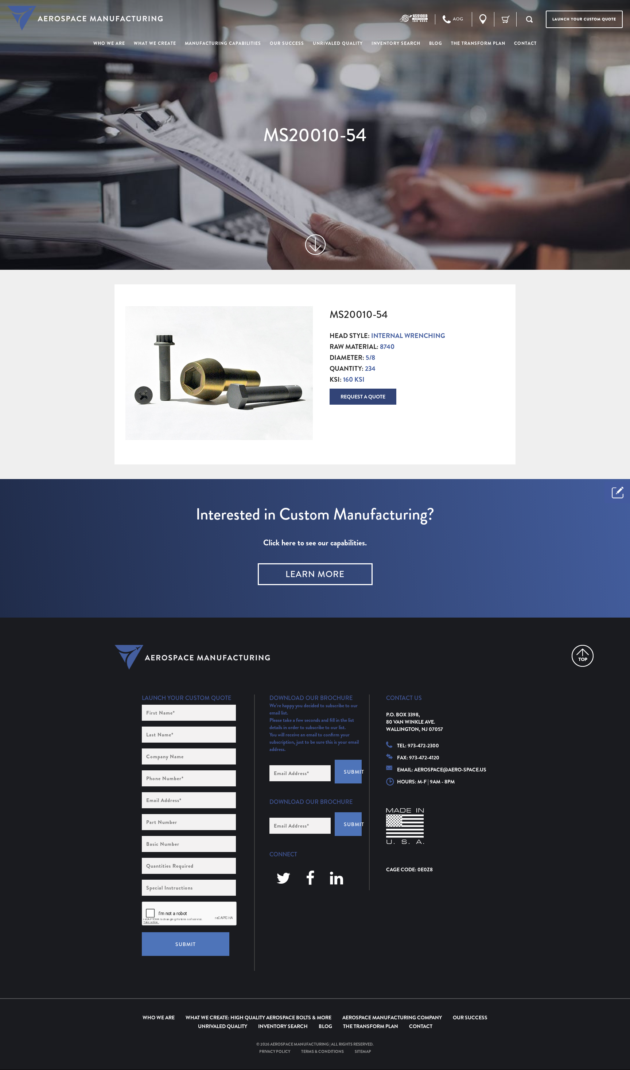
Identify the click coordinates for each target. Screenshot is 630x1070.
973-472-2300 (423, 745)
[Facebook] (310, 878)
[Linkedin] (336, 878)
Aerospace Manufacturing (299, 1044)
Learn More (315, 574)
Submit (185, 944)
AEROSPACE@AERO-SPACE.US (450, 769)
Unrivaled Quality (222, 1026)
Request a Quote (363, 396)
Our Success (470, 1017)
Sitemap (363, 1051)
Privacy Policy (274, 1051)
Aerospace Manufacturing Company (392, 1017)
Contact (420, 1026)
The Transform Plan (370, 1026)
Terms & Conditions (322, 1051)
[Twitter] (283, 878)
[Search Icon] (529, 19)
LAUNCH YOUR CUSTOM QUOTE (584, 19)
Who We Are (159, 1017)
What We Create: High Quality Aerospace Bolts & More (258, 1017)
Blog (325, 1026)
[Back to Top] (583, 656)
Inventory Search (283, 1026)
